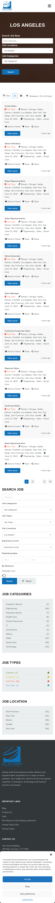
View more (12, 133)
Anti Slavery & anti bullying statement (19, 820)
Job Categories (10, 56)
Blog (4, 808)
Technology (11, 647)
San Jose (10, 728)
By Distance (8, 566)
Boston (9, 720)
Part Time (12, 685)
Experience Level (10, 541)
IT (7, 625)
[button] (51, 854)
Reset (28, 581)
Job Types (7, 516)
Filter (7, 96)
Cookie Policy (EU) (10, 825)
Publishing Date (10, 553)
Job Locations (9, 45)
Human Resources (14, 621)
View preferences (27, 894)
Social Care (11, 642)
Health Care (11, 617)
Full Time (12, 681)
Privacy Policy (8, 829)
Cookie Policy (27, 900)
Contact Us (7, 812)
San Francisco (12, 711)
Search (10, 72)
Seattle (9, 724)
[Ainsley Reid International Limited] (7, 6)
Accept (27, 879)
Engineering (29, 119)
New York (10, 716)
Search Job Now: (11, 36)
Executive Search (14, 613)
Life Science (11, 630)
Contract (12, 673)
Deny (27, 886)
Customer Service (14, 604)
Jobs (4, 816)
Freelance (12, 677)
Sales (39, 119)
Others (9, 634)
